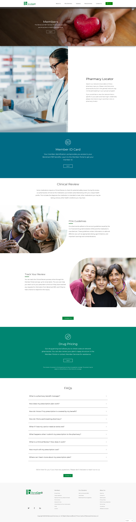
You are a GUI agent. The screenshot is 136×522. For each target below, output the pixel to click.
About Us (58, 3)
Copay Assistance (58, 495)
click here (94, 99)
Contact (56, 508)
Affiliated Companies (104, 508)
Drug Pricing (57, 493)
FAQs (55, 506)
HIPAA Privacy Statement (105, 502)
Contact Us (99, 3)
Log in (110, 3)
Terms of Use (102, 504)
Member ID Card (57, 502)
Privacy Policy (103, 499)
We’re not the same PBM (84, 493)
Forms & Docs (57, 499)
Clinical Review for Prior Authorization (62, 504)
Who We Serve (68, 3)
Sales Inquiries (102, 497)
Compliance (102, 506)
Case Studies (81, 495)
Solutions (78, 3)
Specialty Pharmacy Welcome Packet (62, 497)
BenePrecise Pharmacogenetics (85, 497)
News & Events (88, 3)
